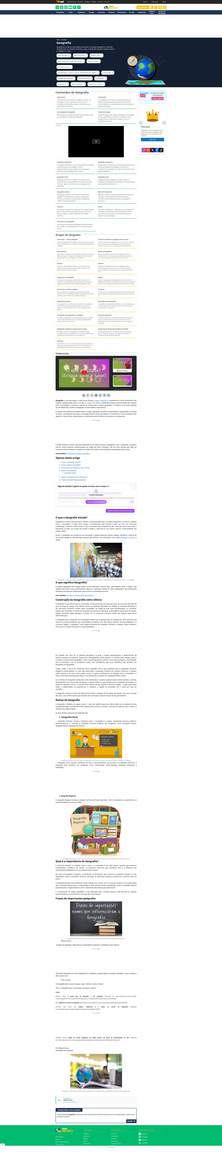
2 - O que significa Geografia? (70, 465)
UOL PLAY (100, 2)
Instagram (145, 1137)
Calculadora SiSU (116, 1143)
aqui (98, 420)
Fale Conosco (87, 1143)
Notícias (85, 1138)
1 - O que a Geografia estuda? (70, 462)
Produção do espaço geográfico (78, 453)
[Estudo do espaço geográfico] (96, 577)
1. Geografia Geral (69, 473)
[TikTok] (61, 7)
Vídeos (85, 1141)
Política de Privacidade (62, 1142)
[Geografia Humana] (96, 757)
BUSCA (145, 2)
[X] (74, 7)
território (132, 537)
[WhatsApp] (57, 7)
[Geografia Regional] (96, 856)
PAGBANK (87, 2)
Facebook (144, 1134)
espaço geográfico (101, 400)
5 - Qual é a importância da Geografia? (73, 477)
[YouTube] (148, 150)
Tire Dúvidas (114, 1136)
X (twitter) (144, 1143)
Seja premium (143, 7)
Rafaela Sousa (67, 1100)
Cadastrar (86, 1133)
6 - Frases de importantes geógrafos (72, 480)
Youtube (144, 1140)
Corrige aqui (114, 1141)
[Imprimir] (83, 395)
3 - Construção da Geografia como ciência (74, 468)
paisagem (124, 537)
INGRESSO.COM (71, 2)
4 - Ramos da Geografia (67, 470)
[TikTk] (161, 150)
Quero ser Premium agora (96, 502)
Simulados (114, 1138)
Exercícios (114, 1133)
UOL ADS (106, 2)
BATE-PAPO (155, 2)
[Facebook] (157, 150)
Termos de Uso (60, 1144)
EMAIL (164, 2)
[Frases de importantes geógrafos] (96, 936)
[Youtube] (70, 7)
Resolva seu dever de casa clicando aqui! (120, 511)
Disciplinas (86, 1136)
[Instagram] (66, 7)
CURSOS (93, 2)
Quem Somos (59, 1137)
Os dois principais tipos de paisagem (80, 595)
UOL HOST (80, 2)
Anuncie (58, 1139)
